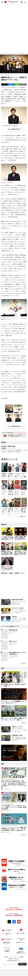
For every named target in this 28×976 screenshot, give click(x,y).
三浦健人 (21, 96)
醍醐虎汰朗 (18, 94)
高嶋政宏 (7, 101)
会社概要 (6, 956)
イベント (23, 573)
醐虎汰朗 (11, 573)
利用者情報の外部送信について (13, 960)
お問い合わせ (16, 958)
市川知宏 (14, 96)
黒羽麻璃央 (17, 573)
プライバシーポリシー (13, 956)
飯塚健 (8, 98)
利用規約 (21, 956)
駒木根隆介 (8, 96)
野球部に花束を (8, 89)
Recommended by (17, 516)
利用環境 (10, 958)
